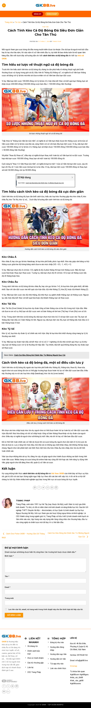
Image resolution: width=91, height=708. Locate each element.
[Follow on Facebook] (4, 686)
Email (7, 587)
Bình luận (9, 556)
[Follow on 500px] (8, 692)
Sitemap (73, 666)
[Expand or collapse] (72, 177)
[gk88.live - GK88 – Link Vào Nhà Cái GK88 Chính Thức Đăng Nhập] (45, 5)
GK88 (4, 642)
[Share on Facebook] (39, 488)
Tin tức (18, 22)
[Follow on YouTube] (4, 692)
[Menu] (4, 5)
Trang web (9, 598)
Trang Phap (56, 41)
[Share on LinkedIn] (56, 488)
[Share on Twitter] (43, 488)
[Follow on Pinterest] (12, 686)
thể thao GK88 (57, 473)
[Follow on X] (8, 686)
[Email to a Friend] (48, 488)
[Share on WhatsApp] (35, 488)
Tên (7, 576)
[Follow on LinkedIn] (17, 686)
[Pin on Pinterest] (52, 488)
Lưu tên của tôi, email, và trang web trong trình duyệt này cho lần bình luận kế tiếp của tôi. (45, 609)
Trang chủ (9, 22)
